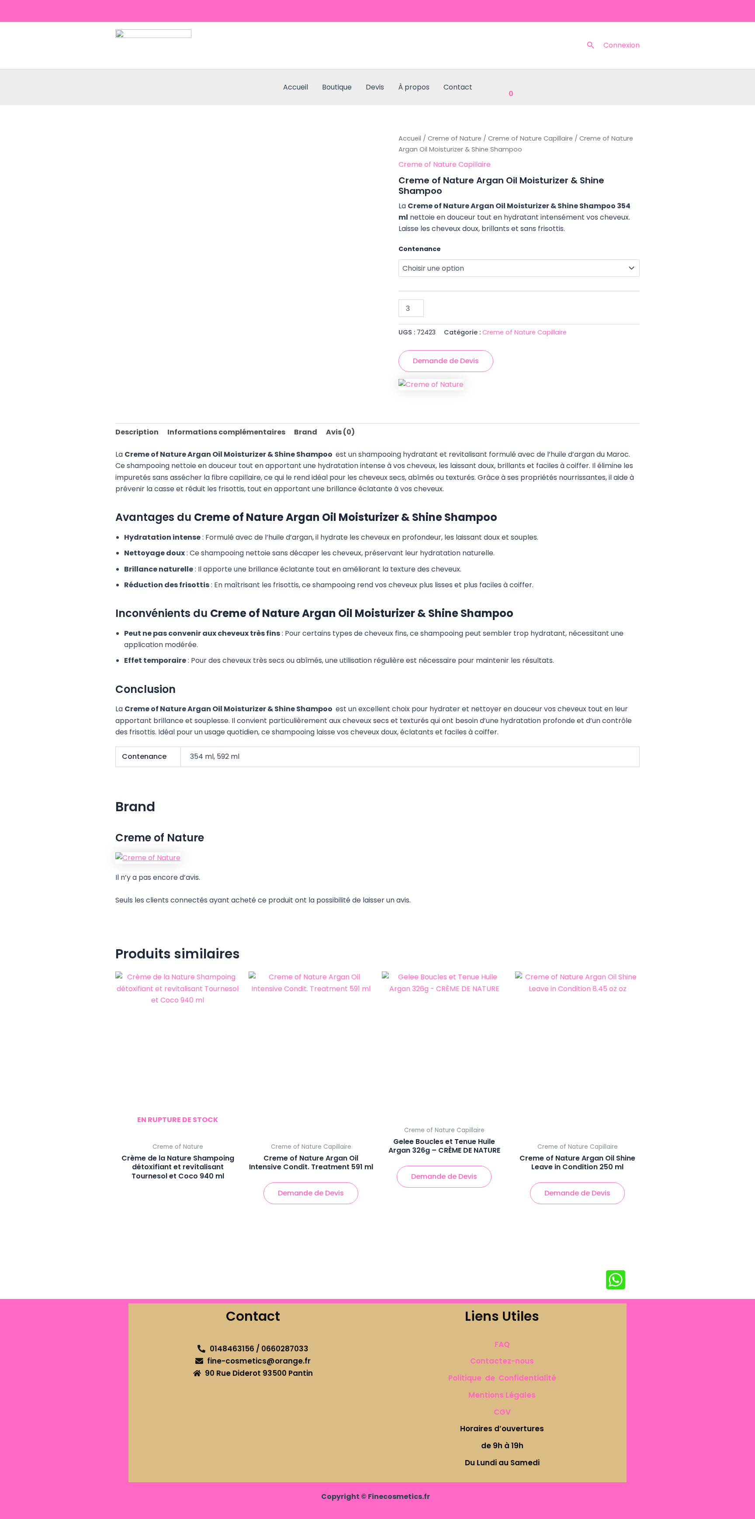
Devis (375, 87)
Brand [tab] (305, 432)
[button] (591, 46)
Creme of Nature (454, 138)
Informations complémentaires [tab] (226, 432)
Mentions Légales (502, 1395)
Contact (457, 87)
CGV (502, 1412)
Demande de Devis (446, 361)
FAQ (502, 1344)
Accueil (295, 87)
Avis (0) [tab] (340, 432)
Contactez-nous (502, 1361)
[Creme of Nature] (431, 385)
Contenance (419, 249)
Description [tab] (137, 432)
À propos (413, 87)
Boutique (337, 87)
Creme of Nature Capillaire (530, 138)
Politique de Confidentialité (502, 1378)
